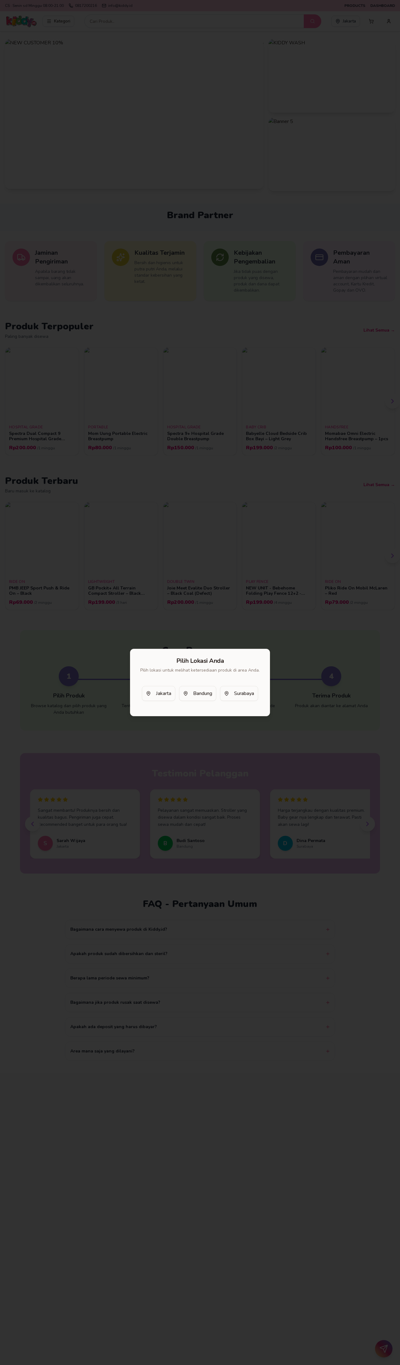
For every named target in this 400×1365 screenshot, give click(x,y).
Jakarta (163, 693)
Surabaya (244, 693)
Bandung (202, 693)
